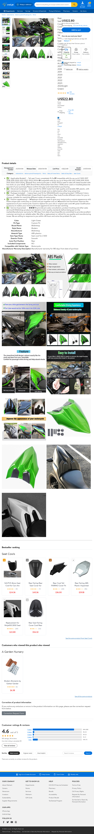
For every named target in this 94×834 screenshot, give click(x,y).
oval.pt (60, 126)
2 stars (30, 737)
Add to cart (76, 30)
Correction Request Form (14, 713)
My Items (83, 11)
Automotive (10, 15)
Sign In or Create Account (27, 774)
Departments (10, 11)
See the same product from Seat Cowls (79, 638)
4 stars (29, 732)
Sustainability (6, 798)
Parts (34, 15)
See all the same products (83, 696)
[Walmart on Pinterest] (16, 822)
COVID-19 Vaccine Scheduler (58, 785)
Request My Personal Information (79, 795)
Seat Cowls (77, 173)
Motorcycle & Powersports (23, 15)
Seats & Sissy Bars (66, 173)
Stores (28, 788)
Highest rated (27, 753)
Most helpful (41, 753)
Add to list (69, 69)
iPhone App (6, 811)
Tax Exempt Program (55, 801)
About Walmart (7, 785)
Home (4, 15)
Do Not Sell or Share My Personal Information (80, 801)
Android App (6, 814)
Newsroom (5, 791)
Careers (75, 11)
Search (88, 753)
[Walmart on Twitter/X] (7, 822)
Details (79, 65)
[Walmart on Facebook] (3, 822)
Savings (27, 11)
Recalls (51, 791)
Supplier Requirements (9, 801)
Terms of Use (76, 785)
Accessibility (53, 794)
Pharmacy (66, 11)
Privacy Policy (76, 788)
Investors (5, 794)
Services (20, 11)
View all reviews (9, 745)
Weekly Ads (74, 774)
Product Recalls (54, 798)
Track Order (60, 774)
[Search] (74, 4)
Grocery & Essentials (39, 11)
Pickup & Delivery (55, 11)
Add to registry (83, 69)
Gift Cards (29, 798)
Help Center (46, 774)
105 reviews (72, 93)
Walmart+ (29, 794)
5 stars (30, 729)
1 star (30, 739)
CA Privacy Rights (78, 791)
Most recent (14, 753)
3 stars (30, 734)
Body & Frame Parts (54, 173)
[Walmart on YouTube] (12, 822)
